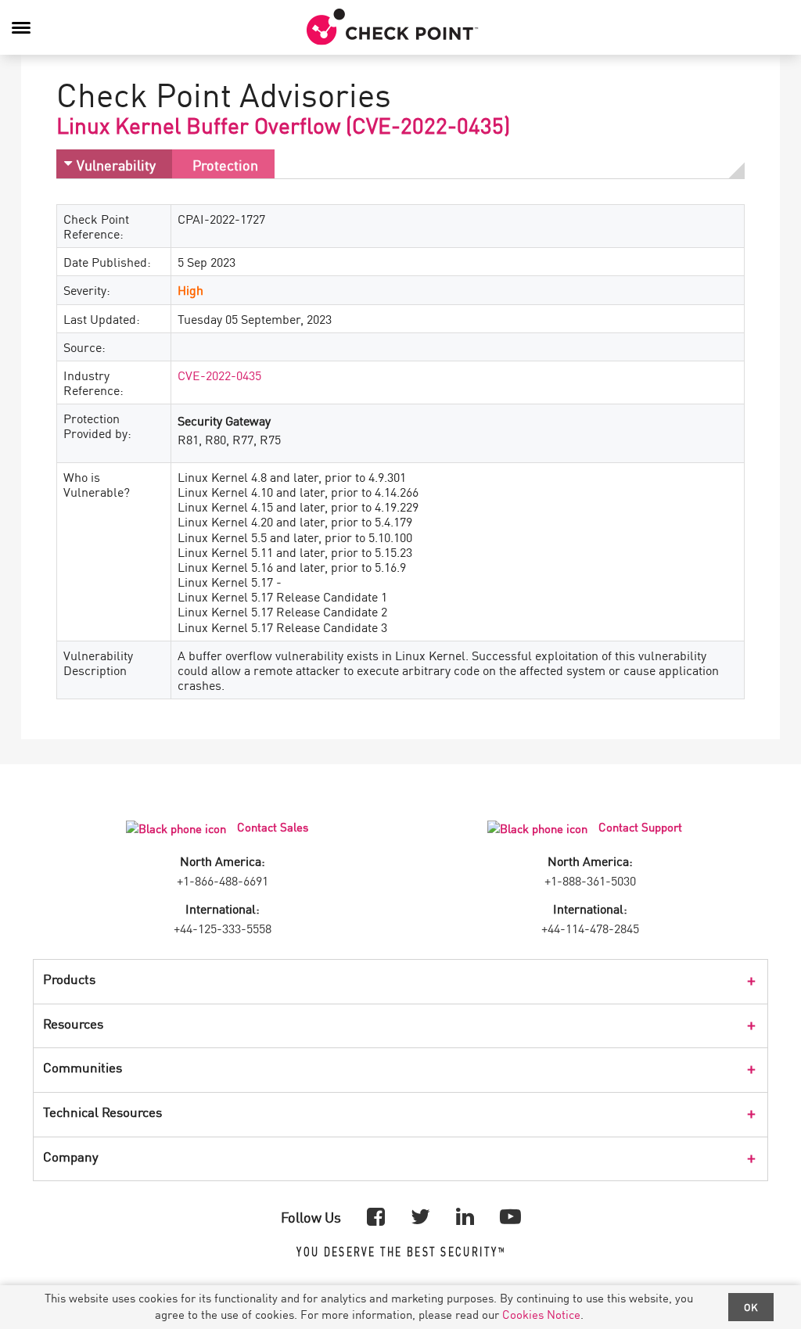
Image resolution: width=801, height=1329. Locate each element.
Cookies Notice (541, 1314)
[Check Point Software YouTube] (510, 1215)
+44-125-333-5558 (222, 927)
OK (751, 1306)
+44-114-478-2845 (590, 927)
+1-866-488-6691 (222, 880)
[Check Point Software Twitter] (420, 1215)
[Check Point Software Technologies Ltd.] (392, 27)
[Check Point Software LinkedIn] (465, 1215)
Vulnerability (116, 164)
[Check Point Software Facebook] (376, 1215)
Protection (225, 164)
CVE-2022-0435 (219, 374)
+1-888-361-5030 (590, 880)
